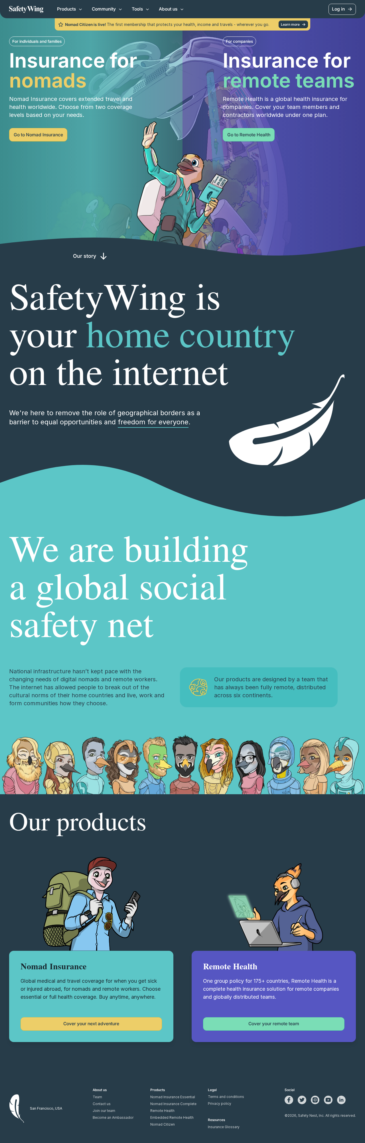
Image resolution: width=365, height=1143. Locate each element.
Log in (338, 9)
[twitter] (302, 1100)
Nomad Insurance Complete (173, 1104)
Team (97, 1097)
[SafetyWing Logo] (26, 9)
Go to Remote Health (248, 134)
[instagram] (315, 1100)
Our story (84, 256)
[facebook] (289, 1100)
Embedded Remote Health (172, 1118)
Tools (137, 9)
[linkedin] (341, 1100)
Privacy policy (219, 1104)
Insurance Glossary (224, 1127)
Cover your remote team (273, 1023)
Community (104, 9)
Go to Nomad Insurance (38, 134)
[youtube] (328, 1100)
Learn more (290, 25)
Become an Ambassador (113, 1118)
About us (168, 9)
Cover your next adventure (91, 1023)
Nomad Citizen (162, 1124)
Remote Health (162, 1111)
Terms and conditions (226, 1097)
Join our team (104, 1111)
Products (66, 9)
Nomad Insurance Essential (172, 1097)
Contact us (102, 1104)
